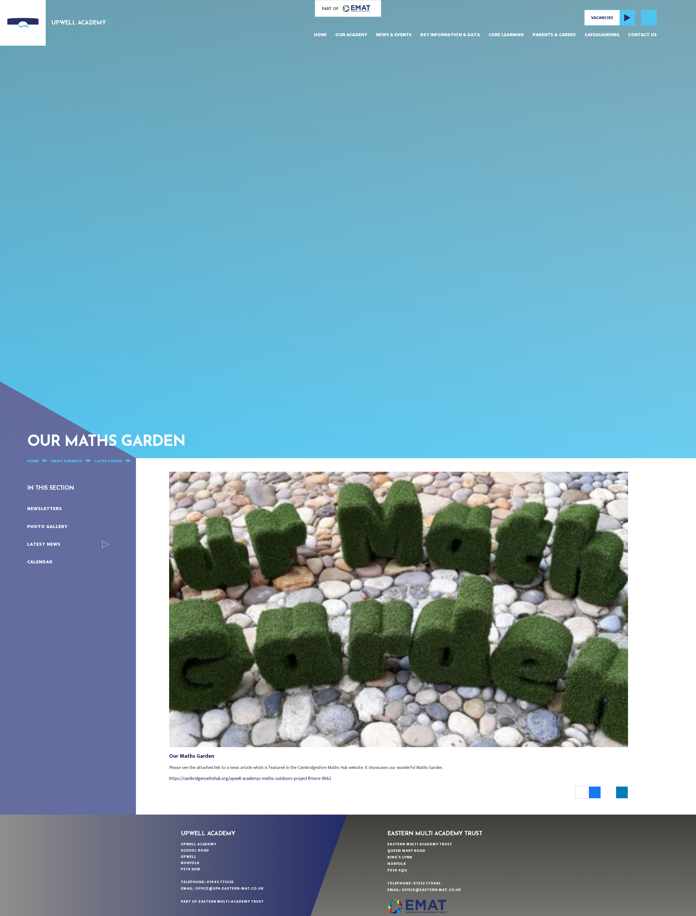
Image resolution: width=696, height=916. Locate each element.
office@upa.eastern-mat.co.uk (229, 888)
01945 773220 (220, 882)
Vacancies (602, 17)
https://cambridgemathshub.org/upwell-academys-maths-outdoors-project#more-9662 (250, 778)
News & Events (66, 461)
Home (33, 461)
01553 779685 (427, 883)
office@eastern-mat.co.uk (431, 890)
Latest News (108, 461)
